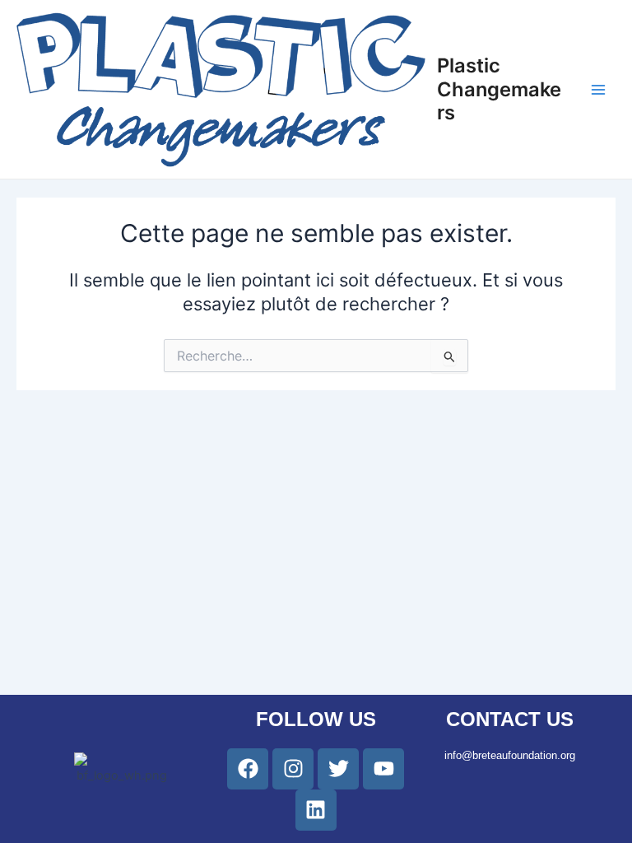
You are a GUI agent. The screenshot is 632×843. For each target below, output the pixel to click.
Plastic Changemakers (499, 89)
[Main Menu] (598, 89)
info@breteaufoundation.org (509, 755)
